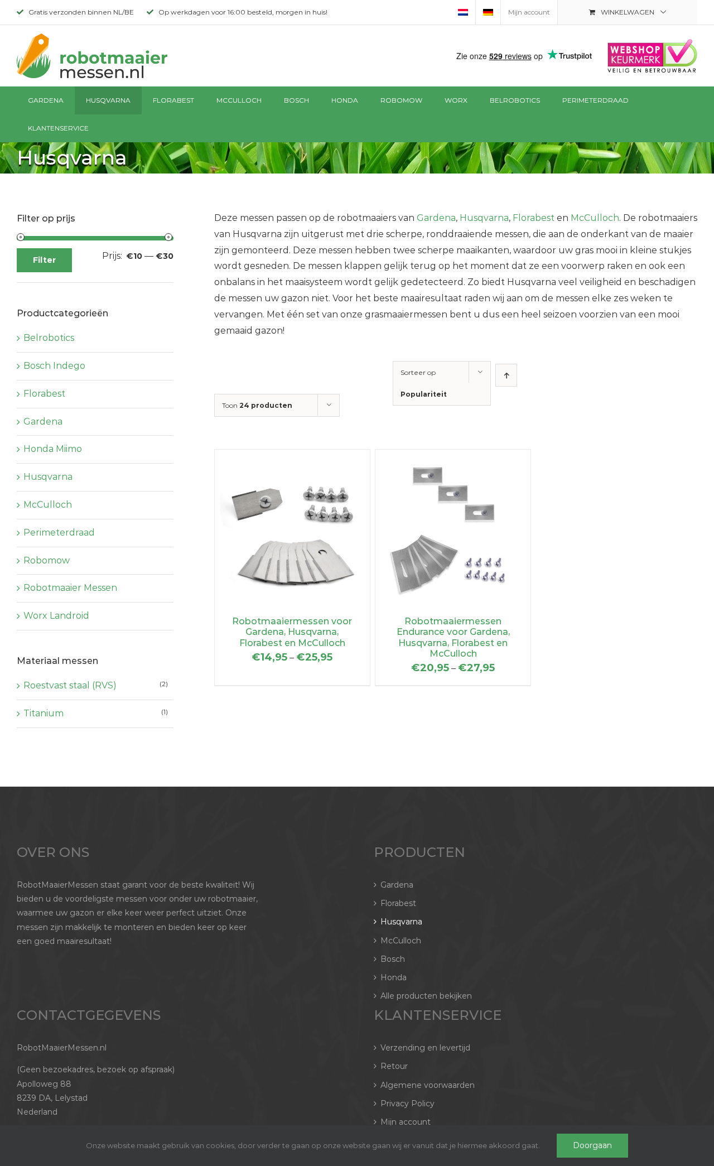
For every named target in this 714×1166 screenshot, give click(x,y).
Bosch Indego (54, 365)
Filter (44, 260)
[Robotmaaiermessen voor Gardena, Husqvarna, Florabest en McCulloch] (292, 457)
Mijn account (405, 1122)
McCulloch (595, 218)
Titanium (43, 713)
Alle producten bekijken (426, 996)
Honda (393, 977)
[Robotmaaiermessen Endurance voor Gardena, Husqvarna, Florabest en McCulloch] (452, 457)
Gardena (436, 218)
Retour (394, 1066)
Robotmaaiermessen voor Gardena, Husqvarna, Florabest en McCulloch (292, 632)
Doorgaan (592, 1145)
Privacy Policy (407, 1103)
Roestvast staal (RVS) (70, 685)
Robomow (46, 560)
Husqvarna (484, 218)
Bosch (392, 959)
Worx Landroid (56, 615)
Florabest (533, 218)
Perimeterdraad (59, 532)
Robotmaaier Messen (70, 587)
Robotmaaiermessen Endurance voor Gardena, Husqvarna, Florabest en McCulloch (453, 637)
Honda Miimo (52, 449)
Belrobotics (48, 338)
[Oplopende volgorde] (506, 375)
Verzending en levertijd (425, 1048)
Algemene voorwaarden (427, 1085)
